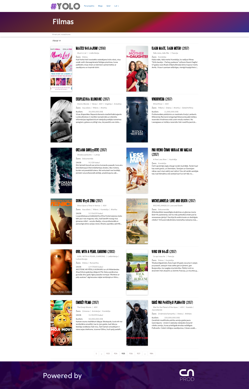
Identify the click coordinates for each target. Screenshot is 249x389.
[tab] (124, 40)
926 (131, 354)
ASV (101, 104)
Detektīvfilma (187, 108)
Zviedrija (117, 104)
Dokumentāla (87, 159)
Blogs (100, 6)
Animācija (96, 311)
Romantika (94, 263)
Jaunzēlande (157, 310)
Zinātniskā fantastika (166, 314)
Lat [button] (115, 6)
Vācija (94, 104)
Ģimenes (86, 311)
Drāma (85, 57)
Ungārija (108, 104)
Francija (175, 53)
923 (108, 354)
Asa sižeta (86, 108)
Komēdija (162, 57)
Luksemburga (81, 259)
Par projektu (89, 6)
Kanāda (189, 307)
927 (138, 354)
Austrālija (173, 159)
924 (115, 354)
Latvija (97, 155)
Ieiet (108, 6)
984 (151, 354)
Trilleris (95, 108)
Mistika (104, 108)
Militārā (188, 314)
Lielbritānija (94, 53)
